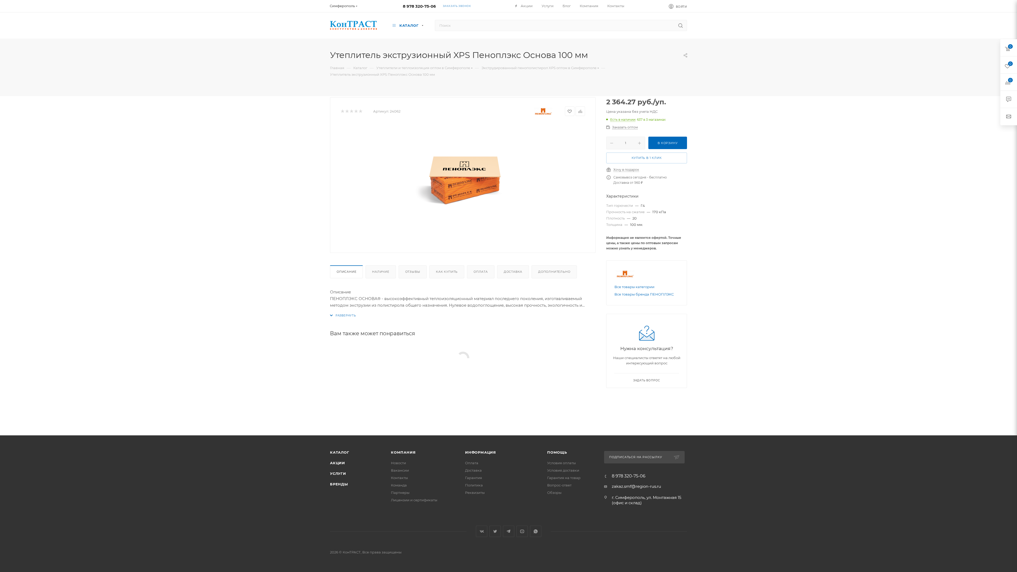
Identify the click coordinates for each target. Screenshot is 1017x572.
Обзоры (554, 492)
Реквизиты (475, 492)
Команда (399, 485)
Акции (337, 463)
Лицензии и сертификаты (414, 500)
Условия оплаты (561, 463)
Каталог (339, 452)
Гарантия (473, 478)
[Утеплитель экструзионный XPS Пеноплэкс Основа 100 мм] (463, 182)
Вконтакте (481, 531)
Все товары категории (634, 287)
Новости (398, 463)
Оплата (481, 272)
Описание (346, 272)
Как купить (447, 272)
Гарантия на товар (564, 478)
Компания (403, 452)
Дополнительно (554, 272)
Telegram (508, 531)
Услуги (338, 473)
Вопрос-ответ (559, 485)
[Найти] (680, 25)
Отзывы (412, 272)
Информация (480, 452)
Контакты (399, 478)
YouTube (522, 531)
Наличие (380, 272)
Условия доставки (563, 470)
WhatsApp (535, 531)
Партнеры (400, 492)
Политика (474, 485)
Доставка (513, 272)
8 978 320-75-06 (419, 6)
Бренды (339, 484)
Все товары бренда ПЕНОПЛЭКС (644, 294)
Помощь (557, 452)
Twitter (495, 531)
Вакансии (400, 470)
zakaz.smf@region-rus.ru (636, 486)
